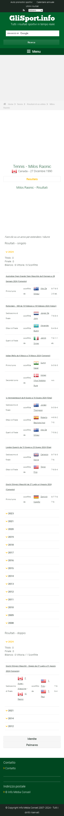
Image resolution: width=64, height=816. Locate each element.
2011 (11, 599)
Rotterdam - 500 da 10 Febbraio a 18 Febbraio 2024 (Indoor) (31, 306)
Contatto (10, 768)
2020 (11, 529)
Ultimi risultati (32, 6)
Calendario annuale (45, 2)
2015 (11, 568)
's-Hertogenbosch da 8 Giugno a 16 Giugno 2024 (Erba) (29, 397)
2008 (11, 623)
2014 (11, 576)
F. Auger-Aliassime (22, 683)
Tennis (20, 104)
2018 (11, 544)
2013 (11, 583)
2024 (11, 251)
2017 (11, 552)
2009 (11, 615)
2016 (11, 560)
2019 (11, 536)
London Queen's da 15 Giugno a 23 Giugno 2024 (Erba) (28, 447)
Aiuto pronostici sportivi (21, 2)
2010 (11, 607)
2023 (11, 513)
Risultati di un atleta (36, 104)
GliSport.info (32, 18)
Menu (36, 51)
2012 (11, 591)
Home (10, 104)
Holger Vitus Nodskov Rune (40, 380)
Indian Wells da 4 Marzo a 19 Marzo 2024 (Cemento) (28, 355)
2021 (11, 521)
